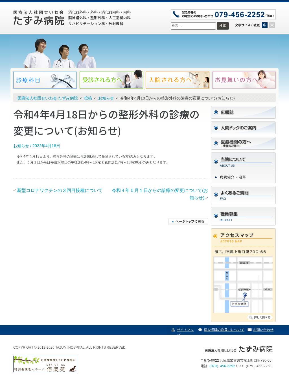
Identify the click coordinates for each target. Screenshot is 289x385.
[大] (272, 25)
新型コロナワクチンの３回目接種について (60, 190)
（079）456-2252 (221, 366)
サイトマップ (185, 332)
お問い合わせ (263, 330)
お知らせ (21, 145)
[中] (265, 25)
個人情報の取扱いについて (224, 330)
